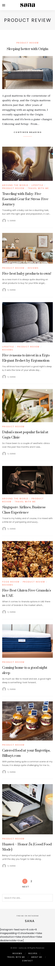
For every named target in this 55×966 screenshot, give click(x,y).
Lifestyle (37, 185)
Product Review (27, 42)
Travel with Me (38, 188)
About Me (36, 957)
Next (25, 886)
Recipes (32, 953)
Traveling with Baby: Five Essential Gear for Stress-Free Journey (25, 199)
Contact (27, 960)
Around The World (15, 185)
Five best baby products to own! (26, 273)
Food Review (11, 581)
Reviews (33, 268)
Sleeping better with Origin (27, 49)
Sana (13, 220)
